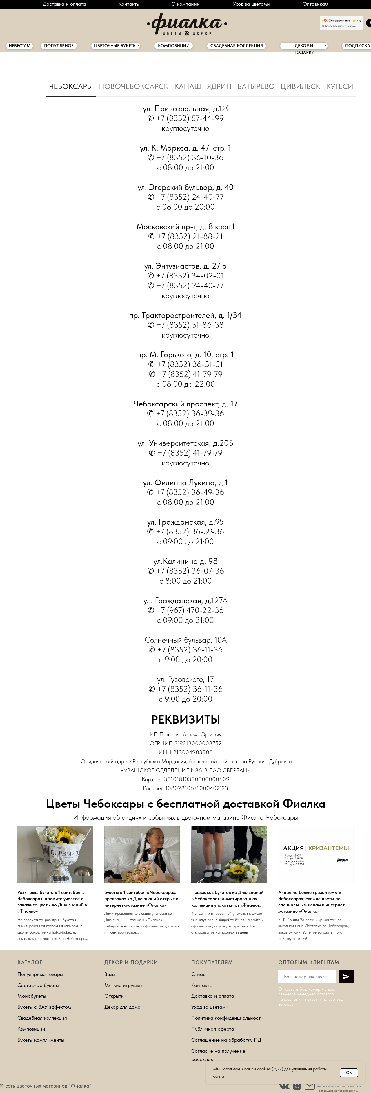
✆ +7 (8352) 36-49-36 (185, 492)
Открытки (115, 996)
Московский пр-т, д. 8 (175, 226)
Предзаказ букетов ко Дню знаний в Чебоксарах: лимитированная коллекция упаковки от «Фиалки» (227, 898)
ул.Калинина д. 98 (186, 561)
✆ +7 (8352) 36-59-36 (185, 531)
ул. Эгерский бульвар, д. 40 (186, 187)
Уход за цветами (251, 4)
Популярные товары (40, 974)
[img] (185, 22)
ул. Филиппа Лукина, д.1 (185, 482)
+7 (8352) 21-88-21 (190, 236)
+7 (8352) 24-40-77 (190, 285)
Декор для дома (122, 1007)
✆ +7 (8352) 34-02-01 (185, 275)
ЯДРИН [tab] (219, 86)
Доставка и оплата (64, 4)
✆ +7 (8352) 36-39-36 (185, 413)
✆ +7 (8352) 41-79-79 (186, 453)
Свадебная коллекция (42, 1018)
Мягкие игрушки (123, 985)
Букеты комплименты (40, 1040)
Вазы (109, 974)
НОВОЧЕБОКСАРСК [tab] (133, 86)
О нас (198, 974)
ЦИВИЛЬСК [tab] (300, 86)
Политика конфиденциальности (227, 1018)
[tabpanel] (185, 405)
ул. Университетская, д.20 (183, 443)
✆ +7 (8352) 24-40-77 (186, 197)
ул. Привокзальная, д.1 (182, 108)
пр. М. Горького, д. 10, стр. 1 (185, 354)
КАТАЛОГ (29, 962)
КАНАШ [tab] (187, 86)
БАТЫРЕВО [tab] (256, 86)
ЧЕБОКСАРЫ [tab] (71, 86)
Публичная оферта (212, 1029)
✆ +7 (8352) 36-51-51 (185, 364)
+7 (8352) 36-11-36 (190, 649)
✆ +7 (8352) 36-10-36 (185, 157)
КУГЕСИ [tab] (339, 86)
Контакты (129, 4)
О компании (185, 4)
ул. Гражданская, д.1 (178, 600)
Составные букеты (38, 985)
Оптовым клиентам (308, 962)
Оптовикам (315, 4)
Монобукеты (31, 996)
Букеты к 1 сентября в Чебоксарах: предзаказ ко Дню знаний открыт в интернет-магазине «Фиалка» (141, 898)
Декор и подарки (131, 962)
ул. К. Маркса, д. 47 (174, 148)
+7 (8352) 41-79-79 (190, 374)
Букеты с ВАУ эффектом (44, 1007)
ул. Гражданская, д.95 (185, 522)
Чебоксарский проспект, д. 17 (186, 403)
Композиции (31, 1029)
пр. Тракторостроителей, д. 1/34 (185, 315)
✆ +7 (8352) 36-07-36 (185, 571)
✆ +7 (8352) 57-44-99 (185, 118)
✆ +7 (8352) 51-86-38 (186, 325)
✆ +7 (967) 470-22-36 (186, 610)
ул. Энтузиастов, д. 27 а (185, 266)
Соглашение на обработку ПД (226, 1040)
